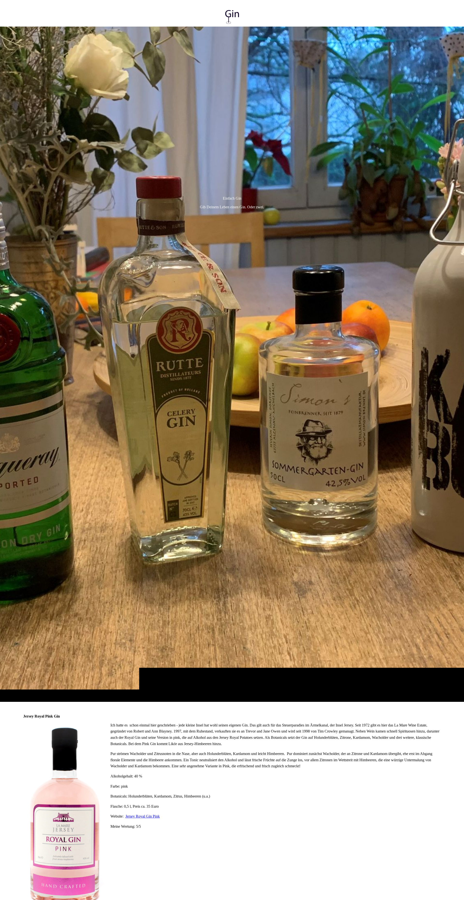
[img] (232, 364)
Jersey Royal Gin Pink (142, 816)
